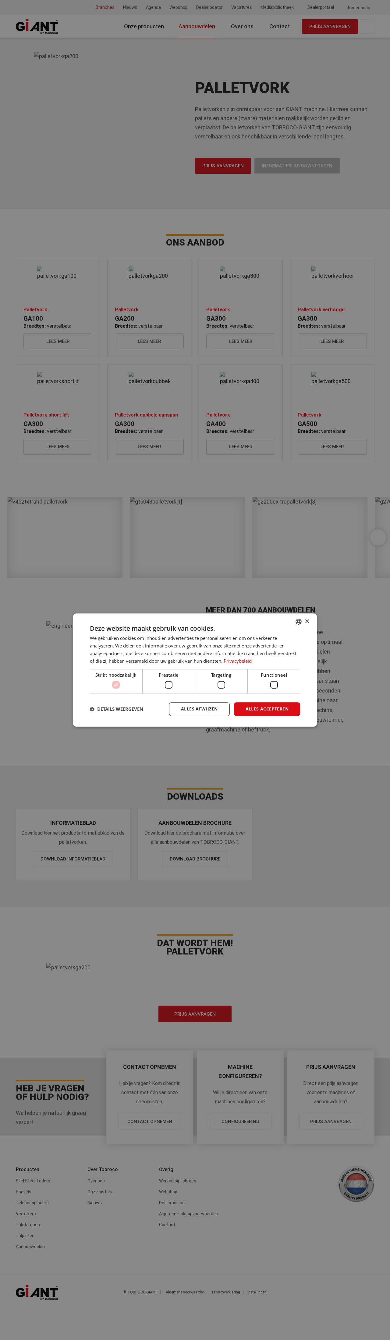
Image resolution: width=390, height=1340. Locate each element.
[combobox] (299, 622)
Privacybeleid (238, 661)
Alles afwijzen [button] (199, 709)
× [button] (307, 621)
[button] (116, 709)
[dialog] (195, 670)
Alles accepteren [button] (267, 709)
